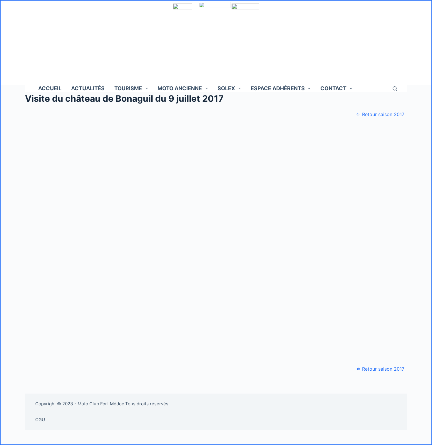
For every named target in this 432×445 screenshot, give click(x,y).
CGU (40, 419)
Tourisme (128, 88)
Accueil (49, 88)
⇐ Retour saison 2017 (380, 114)
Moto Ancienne (180, 88)
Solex (226, 88)
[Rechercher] (395, 88)
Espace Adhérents (278, 88)
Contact (333, 88)
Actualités (88, 88)
